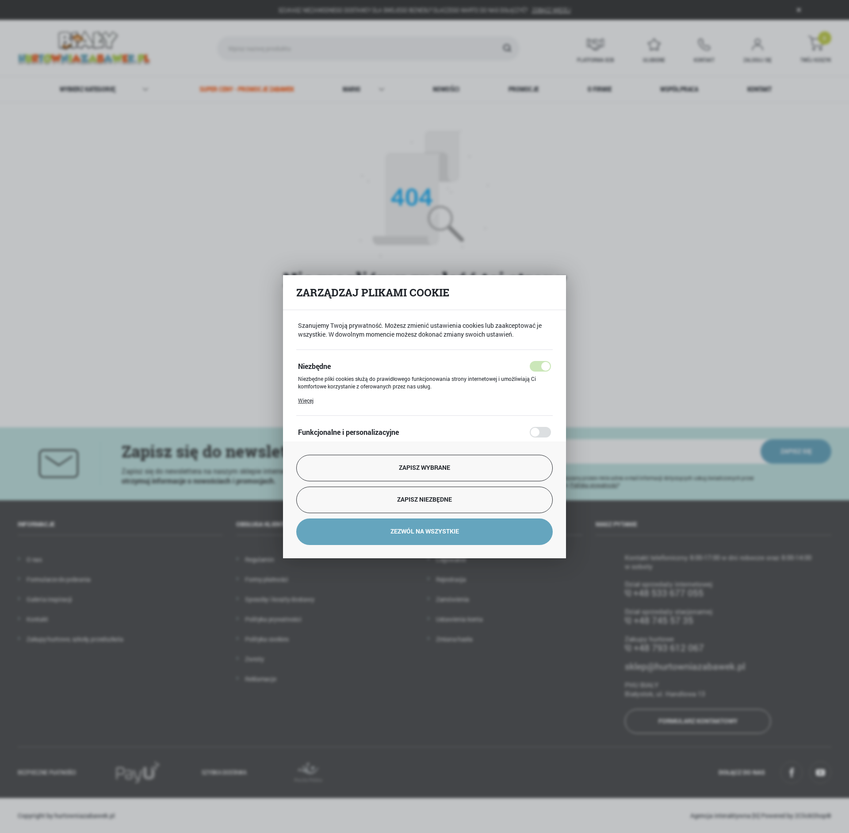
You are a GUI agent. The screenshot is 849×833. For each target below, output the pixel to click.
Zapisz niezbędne (424, 499)
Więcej (306, 400)
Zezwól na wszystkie (424, 531)
